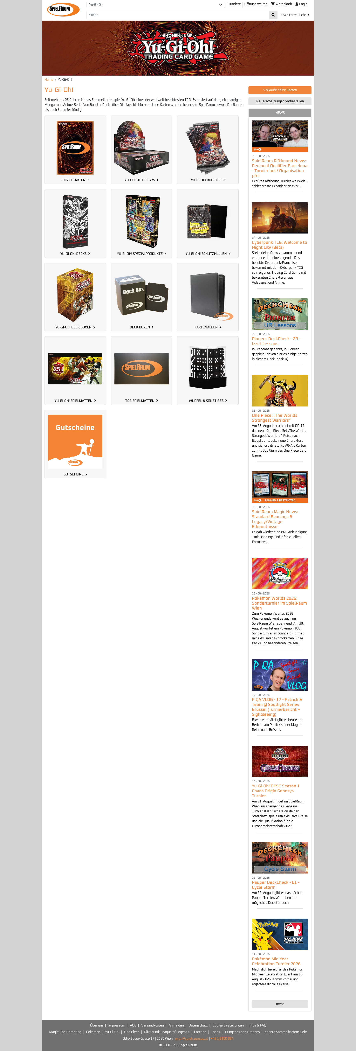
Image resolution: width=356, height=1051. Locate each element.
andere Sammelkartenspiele (286, 1032)
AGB (133, 1025)
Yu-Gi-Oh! (112, 1032)
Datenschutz (198, 1025)
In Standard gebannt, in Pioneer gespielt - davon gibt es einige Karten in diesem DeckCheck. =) (280, 354)
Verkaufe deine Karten (280, 90)
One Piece (131, 1032)
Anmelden (176, 1025)
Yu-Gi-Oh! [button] (96, 4)
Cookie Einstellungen (228, 1025)
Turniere (234, 4)
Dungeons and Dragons (242, 1032)
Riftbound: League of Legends (166, 1032)
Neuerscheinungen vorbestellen (280, 101)
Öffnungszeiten (255, 4)
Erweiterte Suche (294, 15)
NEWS (280, 112)
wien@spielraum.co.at (191, 1038)
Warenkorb (283, 4)
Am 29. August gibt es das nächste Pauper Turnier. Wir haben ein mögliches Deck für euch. (277, 897)
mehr (280, 1004)
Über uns (96, 1025)
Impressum (116, 1025)
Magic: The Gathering (65, 1032)
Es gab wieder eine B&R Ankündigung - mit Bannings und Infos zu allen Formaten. (280, 537)
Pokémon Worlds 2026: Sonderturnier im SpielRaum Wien (279, 603)
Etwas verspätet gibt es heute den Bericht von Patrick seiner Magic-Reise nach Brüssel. (277, 724)
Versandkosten (152, 1025)
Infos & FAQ (257, 1025)
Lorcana (200, 1032)
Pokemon (93, 1032)
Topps (215, 1032)
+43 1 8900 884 (222, 1038)
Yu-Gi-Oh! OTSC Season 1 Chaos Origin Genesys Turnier (276, 791)
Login (303, 4)
